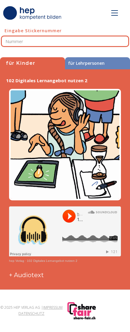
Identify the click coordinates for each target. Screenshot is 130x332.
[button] (114, 13)
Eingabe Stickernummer (33, 30)
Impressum (53, 307)
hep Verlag (16, 260)
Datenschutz (31, 313)
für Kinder (21, 63)
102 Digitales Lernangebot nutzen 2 (52, 260)
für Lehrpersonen (86, 63)
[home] (33, 13)
